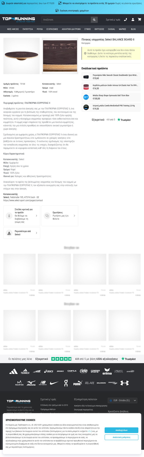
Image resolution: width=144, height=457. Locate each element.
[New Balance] (43, 383)
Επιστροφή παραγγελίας (83, 410)
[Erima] (107, 371)
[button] (88, 20)
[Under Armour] (124, 383)
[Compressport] (95, 371)
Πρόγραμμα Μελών (48, 409)
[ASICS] (48, 371)
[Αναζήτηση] (94, 20)
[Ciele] (84, 371)
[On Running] (66, 383)
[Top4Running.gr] (21, 402)
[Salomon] (101, 383)
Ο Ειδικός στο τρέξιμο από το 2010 (54, 405)
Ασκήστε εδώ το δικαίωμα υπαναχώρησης (90, 406)
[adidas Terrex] (25, 371)
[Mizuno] (31, 383)
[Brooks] (60, 371)
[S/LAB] (89, 383)
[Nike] (54, 383)
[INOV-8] (130, 371)
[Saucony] (113, 383)
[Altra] (37, 371)
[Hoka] (119, 371)
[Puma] (78, 383)
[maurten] (19, 383)
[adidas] (13, 371)
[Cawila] (72, 371)
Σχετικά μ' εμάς (113, 19)
